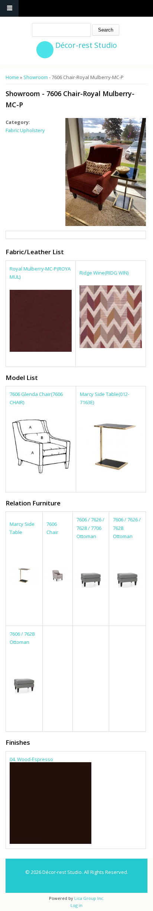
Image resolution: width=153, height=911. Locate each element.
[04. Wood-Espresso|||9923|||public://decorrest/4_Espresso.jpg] (50, 842)
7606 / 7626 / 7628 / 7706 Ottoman (90, 527)
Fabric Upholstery (25, 130)
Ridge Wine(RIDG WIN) (103, 272)
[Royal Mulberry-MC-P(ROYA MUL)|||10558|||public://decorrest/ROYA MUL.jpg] (41, 350)
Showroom (35, 77)
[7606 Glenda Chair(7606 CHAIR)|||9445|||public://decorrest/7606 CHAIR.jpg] (41, 472)
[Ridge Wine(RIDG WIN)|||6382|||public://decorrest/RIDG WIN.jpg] (110, 346)
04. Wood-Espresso (31, 759)
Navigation (9, 8)
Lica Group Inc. (88, 898)
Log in (76, 905)
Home (12, 77)
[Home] (44, 49)
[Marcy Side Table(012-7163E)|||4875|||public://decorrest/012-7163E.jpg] (111, 469)
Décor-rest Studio (86, 45)
